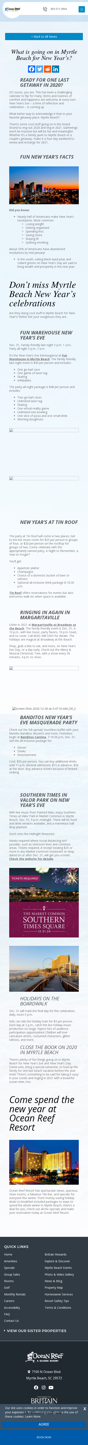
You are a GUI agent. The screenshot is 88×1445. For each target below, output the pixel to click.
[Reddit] (47, 69)
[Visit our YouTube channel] (51, 1387)
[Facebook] (31, 69)
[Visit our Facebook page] (36, 1387)
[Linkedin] (55, 69)
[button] (44, 1329)
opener (82, 9)
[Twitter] (39, 69)
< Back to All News (44, 36)
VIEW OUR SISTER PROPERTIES (36, 1331)
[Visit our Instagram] (44, 1387)
